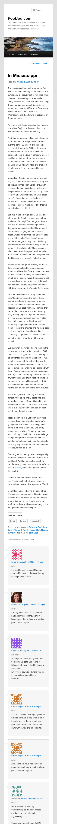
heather (14, 604)
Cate (45, 527)
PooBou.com (19, 18)
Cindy (36, 81)
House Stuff (35, 529)
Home (11, 54)
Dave (10, 529)
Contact (34, 54)
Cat (13, 706)
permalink (33, 532)
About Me (22, 54)
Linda (13, 561)
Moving (44, 529)
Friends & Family (21, 529)
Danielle (17, 467)
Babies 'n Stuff (35, 527)
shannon (15, 650)
